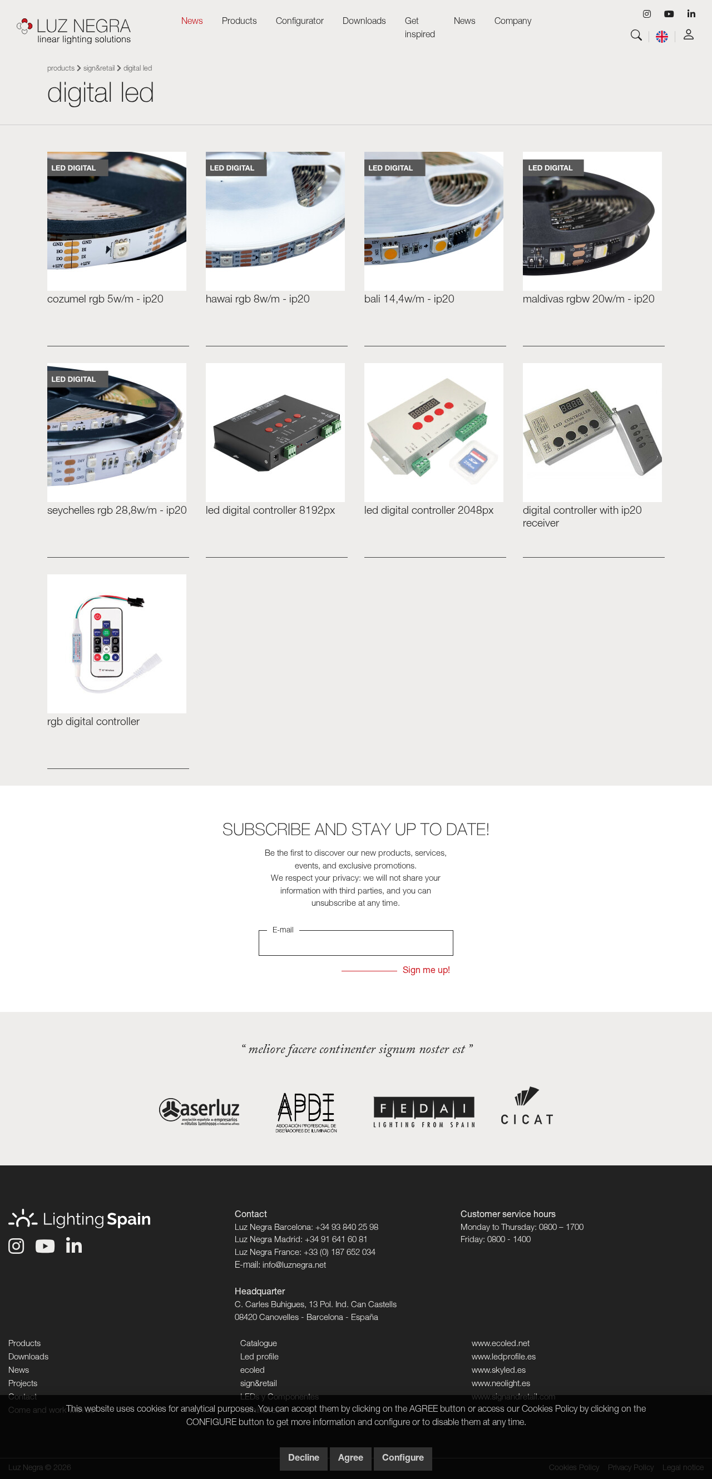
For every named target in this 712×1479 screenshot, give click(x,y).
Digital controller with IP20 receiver (582, 517)
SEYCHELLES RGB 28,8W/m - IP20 (117, 511)
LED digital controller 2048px (428, 511)
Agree (350, 1459)
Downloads (28, 1357)
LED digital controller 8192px (270, 511)
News (192, 22)
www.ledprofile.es (504, 1357)
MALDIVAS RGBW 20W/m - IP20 (589, 300)
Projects (22, 1384)
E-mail (283, 931)
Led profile (259, 1357)
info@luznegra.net (294, 1266)
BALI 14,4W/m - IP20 (409, 300)
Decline (303, 1459)
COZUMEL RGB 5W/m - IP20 (105, 300)
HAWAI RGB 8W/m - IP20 (258, 300)
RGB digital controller (93, 722)
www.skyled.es (499, 1371)
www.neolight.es (501, 1384)
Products (61, 69)
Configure (403, 1459)
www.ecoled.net (501, 1344)
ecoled (252, 1371)
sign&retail (99, 69)
